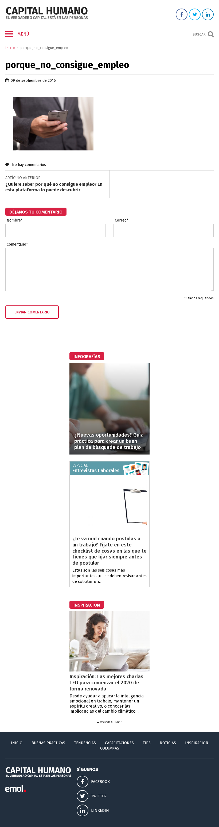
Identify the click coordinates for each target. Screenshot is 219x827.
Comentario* (17, 244)
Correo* (121, 220)
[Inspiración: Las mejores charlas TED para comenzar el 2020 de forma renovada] (109, 670)
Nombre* (14, 220)
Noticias (168, 743)
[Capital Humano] (46, 18)
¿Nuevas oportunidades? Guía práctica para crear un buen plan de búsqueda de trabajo (109, 441)
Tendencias (85, 743)
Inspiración (196, 743)
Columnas (109, 748)
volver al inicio (111, 722)
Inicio (10, 48)
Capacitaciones (119, 743)
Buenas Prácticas (48, 743)
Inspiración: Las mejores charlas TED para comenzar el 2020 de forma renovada (106, 682)
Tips (147, 743)
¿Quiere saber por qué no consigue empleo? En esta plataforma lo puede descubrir (54, 186)
